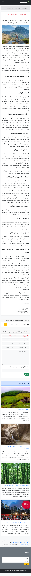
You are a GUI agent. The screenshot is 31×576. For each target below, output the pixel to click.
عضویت (26, 564)
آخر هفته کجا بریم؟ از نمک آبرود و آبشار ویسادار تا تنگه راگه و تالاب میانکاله (16, 447)
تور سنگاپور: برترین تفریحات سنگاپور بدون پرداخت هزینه (17, 522)
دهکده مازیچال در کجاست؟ (23, 409)
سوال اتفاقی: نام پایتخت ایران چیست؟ (19, 367)
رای (5, 324)
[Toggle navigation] (3, 2)
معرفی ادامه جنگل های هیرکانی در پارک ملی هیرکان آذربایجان (16, 485)
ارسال (26, 374)
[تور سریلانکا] (24, 2)
